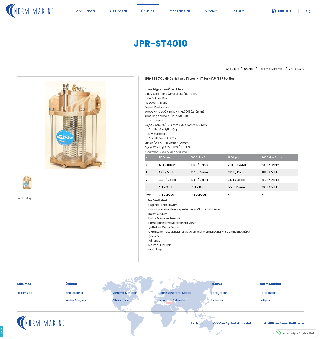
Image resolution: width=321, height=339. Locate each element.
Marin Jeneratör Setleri (175, 293)
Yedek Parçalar (76, 300)
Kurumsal (118, 11)
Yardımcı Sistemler (172, 300)
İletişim (238, 11)
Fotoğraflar (219, 293)
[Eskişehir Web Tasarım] (1, 331)
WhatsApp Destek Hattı (299, 333)
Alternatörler (121, 300)
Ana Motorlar (74, 293)
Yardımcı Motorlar (125, 293)
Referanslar (179, 11)
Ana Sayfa (85, 11)
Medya (211, 11)
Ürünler (147, 11)
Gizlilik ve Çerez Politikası (284, 323)
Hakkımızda (24, 293)
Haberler (217, 300)
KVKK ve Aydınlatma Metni (233, 323)
